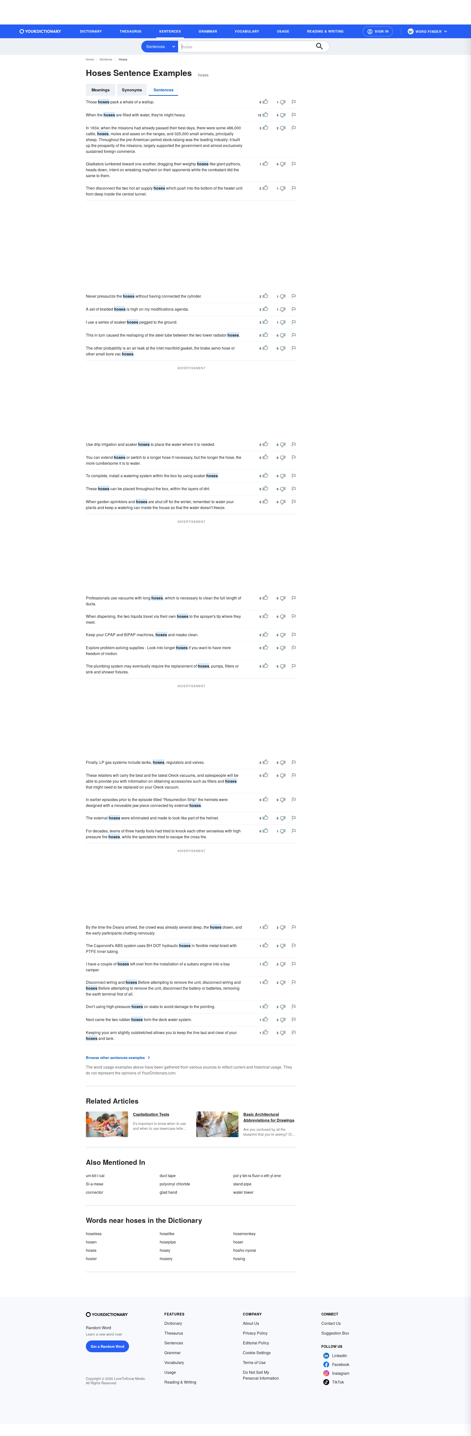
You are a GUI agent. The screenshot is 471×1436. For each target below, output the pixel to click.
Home (90, 59)
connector (94, 1192)
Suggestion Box (335, 1333)
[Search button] (321, 46)
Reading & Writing (180, 1382)
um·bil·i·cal (95, 1175)
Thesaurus (173, 1333)
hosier (91, 1258)
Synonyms (132, 90)
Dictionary (173, 1323)
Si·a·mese (94, 1184)
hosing (239, 1258)
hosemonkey (244, 1233)
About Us (251, 1323)
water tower (243, 1192)
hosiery (166, 1258)
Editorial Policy (256, 1343)
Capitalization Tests (151, 1114)
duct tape (168, 1175)
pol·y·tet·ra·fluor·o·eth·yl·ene (257, 1175)
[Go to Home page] (40, 31)
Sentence (106, 59)
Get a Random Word (107, 1346)
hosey (165, 1250)
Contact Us (331, 1323)
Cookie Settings (257, 1352)
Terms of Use (254, 1362)
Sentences (155, 46)
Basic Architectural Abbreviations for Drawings (268, 1117)
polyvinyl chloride (175, 1184)
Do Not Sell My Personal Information (261, 1375)
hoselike (167, 1233)
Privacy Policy (255, 1333)
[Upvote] (265, 102)
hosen (91, 1242)
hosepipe (168, 1242)
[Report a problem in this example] (294, 102)
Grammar (172, 1352)
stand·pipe (242, 1184)
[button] (378, 31)
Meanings (101, 90)
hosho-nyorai (244, 1250)
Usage (170, 1372)
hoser (238, 1242)
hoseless (94, 1233)
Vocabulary (174, 1362)
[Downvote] (283, 102)
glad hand (168, 1192)
